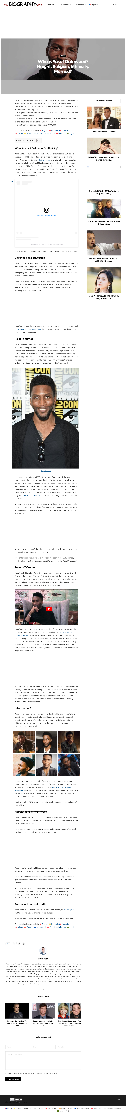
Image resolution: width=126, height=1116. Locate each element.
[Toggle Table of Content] (37, 140)
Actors (63, 55)
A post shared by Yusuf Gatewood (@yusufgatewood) (46, 244)
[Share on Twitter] (8, 111)
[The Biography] (23, 4)
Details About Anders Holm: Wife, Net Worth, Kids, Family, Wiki (43, 1023)
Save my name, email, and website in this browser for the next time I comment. (33, 1073)
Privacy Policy (16, 1102)
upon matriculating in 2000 (29, 329)
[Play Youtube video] (49, 608)
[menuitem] (94, 4)
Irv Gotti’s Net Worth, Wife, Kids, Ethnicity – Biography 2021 (17, 1023)
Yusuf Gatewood (46, 471)
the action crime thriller (33, 495)
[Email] (8, 121)
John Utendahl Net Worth (104, 132)
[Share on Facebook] (8, 106)
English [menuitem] (45, 130)
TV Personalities (65, 5)
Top (119, 1099)
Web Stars (80, 5)
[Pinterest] (8, 116)
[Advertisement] (63, 24)
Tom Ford (57, 77)
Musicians (50, 5)
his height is (69, 909)
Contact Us (24, 1102)
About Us (8, 1102)
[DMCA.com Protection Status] (16, 1099)
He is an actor (44, 160)
